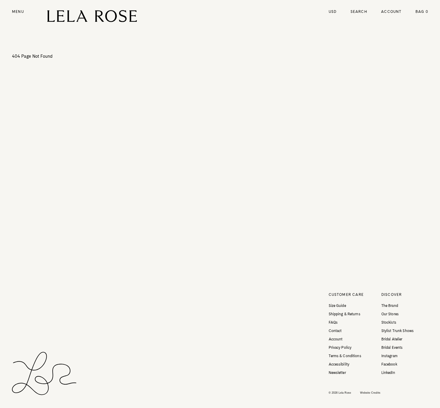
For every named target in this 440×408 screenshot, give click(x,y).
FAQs (333, 322)
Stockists (388, 322)
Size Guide (337, 306)
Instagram (389, 356)
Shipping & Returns (344, 314)
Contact (335, 331)
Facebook (389, 364)
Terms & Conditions (345, 356)
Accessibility (339, 364)
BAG (421, 12)
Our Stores (390, 314)
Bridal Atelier (392, 339)
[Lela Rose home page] (92, 16)
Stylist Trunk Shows (397, 331)
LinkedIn (388, 373)
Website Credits (370, 392)
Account (391, 12)
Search (359, 12)
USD (333, 12)
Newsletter (337, 373)
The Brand (389, 306)
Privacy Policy (340, 347)
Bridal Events (392, 347)
